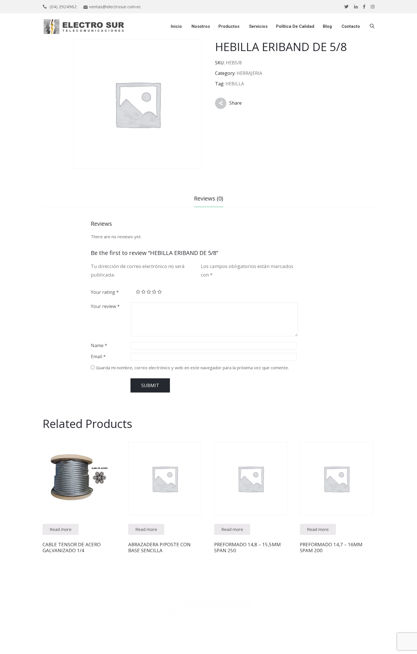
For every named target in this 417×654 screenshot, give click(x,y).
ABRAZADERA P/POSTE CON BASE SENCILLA (159, 547)
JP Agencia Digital (257, 645)
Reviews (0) (208, 198)
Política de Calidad (295, 26)
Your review (105, 306)
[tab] (208, 199)
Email (98, 356)
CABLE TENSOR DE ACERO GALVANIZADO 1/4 (72, 547)
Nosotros (200, 26)
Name (99, 345)
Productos (228, 26)
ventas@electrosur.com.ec (115, 6)
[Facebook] (364, 7)
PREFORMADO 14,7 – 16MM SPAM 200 (331, 547)
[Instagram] (372, 7)
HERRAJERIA (249, 73)
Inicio (176, 26)
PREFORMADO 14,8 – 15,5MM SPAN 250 (247, 547)
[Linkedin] (356, 7)
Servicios (258, 26)
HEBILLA (235, 84)
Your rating (105, 292)
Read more (60, 529)
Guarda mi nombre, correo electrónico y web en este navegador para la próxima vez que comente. (192, 367)
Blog (327, 26)
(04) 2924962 (63, 6)
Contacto (350, 26)
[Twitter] (346, 7)
